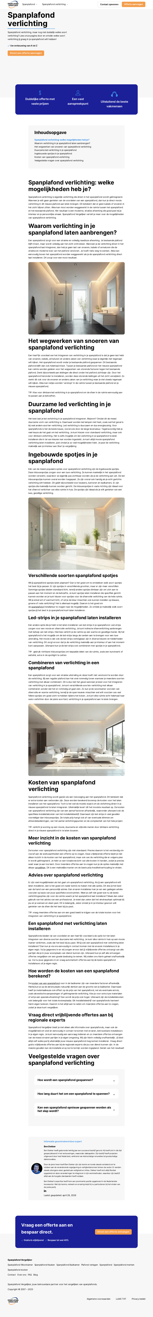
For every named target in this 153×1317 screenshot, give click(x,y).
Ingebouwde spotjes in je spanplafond (53, 153)
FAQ (30, 1274)
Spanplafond (28, 4)
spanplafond (37, 607)
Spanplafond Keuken (44, 1265)
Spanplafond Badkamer (68, 1265)
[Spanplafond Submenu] (36, 4)
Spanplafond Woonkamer (20, 1265)
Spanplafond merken (124, 1265)
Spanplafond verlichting (54, 4)
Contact (12, 1274)
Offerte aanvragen (133, 4)
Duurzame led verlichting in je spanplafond (55, 150)
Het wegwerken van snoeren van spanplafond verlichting (62, 146)
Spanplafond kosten (18, 1270)
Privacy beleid (138, 1299)
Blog (35, 1274)
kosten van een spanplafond (46, 983)
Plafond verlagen (89, 1265)
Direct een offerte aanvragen (26, 53)
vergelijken (40, 867)
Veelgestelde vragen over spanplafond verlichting (58, 160)
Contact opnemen (109, 4)
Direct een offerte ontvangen (113, 1232)
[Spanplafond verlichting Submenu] (67, 4)
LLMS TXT (121, 1299)
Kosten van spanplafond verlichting (51, 157)
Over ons (21, 1274)
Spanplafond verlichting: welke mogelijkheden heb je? (61, 140)
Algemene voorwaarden (98, 1299)
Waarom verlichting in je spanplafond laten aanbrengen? (62, 143)
